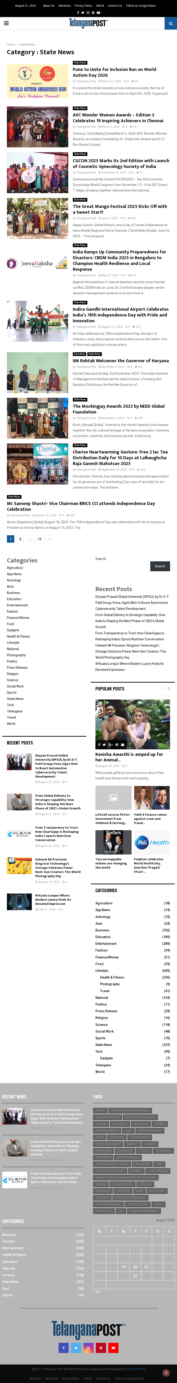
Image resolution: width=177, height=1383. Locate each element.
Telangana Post (86, 81)
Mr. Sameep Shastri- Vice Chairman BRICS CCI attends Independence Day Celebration (81, 506)
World (11, 724)
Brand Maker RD (135, 1369)
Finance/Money (18, 618)
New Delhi (145, 1184)
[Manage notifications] (166, 1373)
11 (39, 539)
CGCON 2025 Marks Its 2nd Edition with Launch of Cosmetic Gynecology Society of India (121, 163)
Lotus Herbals (157, 1171)
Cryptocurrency (107, 1130)
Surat (158, 1204)
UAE (121, 1211)
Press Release (17, 667)
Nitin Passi (103, 1191)
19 (123, 1267)
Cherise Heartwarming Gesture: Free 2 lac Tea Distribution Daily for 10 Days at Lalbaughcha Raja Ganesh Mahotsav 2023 (120, 458)
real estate (157, 1191)
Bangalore (120, 1124)
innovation (142, 1164)
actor (100, 1110)
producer (123, 1191)
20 (135, 1267)
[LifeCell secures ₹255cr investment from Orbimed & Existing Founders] (113, 798)
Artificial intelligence (140, 1117)
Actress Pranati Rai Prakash (130, 1110)
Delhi (128, 1130)
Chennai (160, 1124)
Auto (10, 586)
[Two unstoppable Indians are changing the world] (113, 842)
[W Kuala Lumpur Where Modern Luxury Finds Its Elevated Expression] (19, 902)
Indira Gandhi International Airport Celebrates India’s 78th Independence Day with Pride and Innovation (121, 315)
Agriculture (15, 568)
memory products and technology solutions (126, 1177)
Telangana (14, 711)
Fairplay (132, 1144)
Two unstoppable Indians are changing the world (111, 863)
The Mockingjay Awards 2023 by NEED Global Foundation (119, 409)
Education (79, 354)
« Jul (96, 1291)
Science (12, 680)
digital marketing (150, 1130)
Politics (12, 661)
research (102, 1197)
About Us (49, 5)
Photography (16, 655)
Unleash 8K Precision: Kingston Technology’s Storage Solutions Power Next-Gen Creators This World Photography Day (58, 868)
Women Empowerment (144, 1211)
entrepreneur (139, 1137)
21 (146, 1267)
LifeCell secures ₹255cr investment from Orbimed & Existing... (112, 819)
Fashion (12, 611)
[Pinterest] (101, 1348)
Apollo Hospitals (107, 1117)
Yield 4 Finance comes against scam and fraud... (150, 819)
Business (13, 593)
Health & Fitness (18, 636)
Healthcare (103, 1150)
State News (80, 62)
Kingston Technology (110, 1171)
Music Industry (123, 1184)
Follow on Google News (141, 5)
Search (100, 559)
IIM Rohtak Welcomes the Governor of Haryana (121, 361)
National (13, 649)
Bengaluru (141, 1124)
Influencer (103, 1157)
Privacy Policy (83, 5)
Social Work (15, 686)
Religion (12, 674)
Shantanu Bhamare (108, 1204)
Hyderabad (125, 1150)
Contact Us (115, 5)
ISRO (159, 1164)
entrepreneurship (108, 1144)
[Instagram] (88, 1348)
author (101, 1124)
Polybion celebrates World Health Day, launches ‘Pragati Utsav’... (149, 865)
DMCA (100, 5)
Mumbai (101, 1184)
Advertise (65, 5)
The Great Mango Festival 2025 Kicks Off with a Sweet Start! (120, 209)
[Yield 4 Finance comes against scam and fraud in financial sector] (152, 798)
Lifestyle (13, 642)
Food (10, 624)
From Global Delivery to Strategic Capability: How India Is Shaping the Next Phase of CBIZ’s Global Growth (58, 802)
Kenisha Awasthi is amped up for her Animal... (129, 757)
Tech (10, 705)
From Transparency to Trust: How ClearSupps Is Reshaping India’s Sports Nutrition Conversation (57, 834)
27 (135, 1276)
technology (104, 1211)
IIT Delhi (144, 1150)
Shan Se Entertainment (130, 1197)
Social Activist (138, 1204)
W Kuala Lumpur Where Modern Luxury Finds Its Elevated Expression (53, 899)
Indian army (163, 1150)
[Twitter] (76, 1348)
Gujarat (150, 1144)
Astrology (14, 580)
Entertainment (17, 605)
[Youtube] (113, 1348)
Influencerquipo (128, 1157)
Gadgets (13, 630)
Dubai (99, 1137)
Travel (11, 717)
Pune (139, 1191)
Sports (12, 692)
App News (14, 574)
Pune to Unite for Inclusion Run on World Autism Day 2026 (114, 72)
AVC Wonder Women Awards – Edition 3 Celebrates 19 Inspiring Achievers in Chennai (118, 118)
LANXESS (136, 1171)
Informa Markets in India (112, 1164)
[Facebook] (64, 1348)
